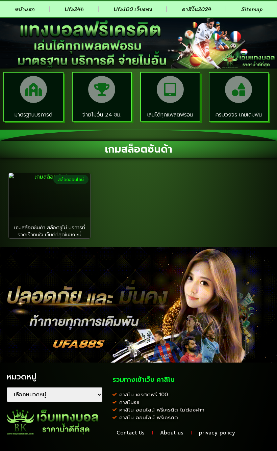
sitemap (251, 9)
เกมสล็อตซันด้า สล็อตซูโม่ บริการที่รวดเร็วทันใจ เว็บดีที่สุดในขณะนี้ (49, 231)
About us (171, 432)
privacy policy (217, 432)
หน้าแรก (24, 9)
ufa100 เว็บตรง (132, 9)
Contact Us (131, 432)
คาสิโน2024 (196, 9)
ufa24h (73, 9)
